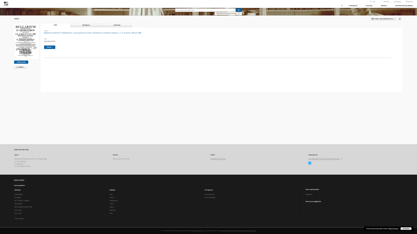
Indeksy (384, 6)
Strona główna (19, 185)
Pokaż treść (21, 62)
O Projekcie (353, 6)
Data (111, 213)
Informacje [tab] (86, 25)
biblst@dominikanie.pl (218, 159)
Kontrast (386, 1)
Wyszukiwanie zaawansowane (226, 13)
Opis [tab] (55, 25)
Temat (112, 204)
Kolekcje (369, 6)
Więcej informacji (393, 228)
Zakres (112, 207)
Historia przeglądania (404, 6)
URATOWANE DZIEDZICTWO (23, 207)
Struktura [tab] (116, 25)
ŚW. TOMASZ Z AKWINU (22, 201)
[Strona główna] (342, 5)
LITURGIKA (18, 197)
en (374, 1)
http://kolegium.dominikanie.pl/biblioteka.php (324, 159)
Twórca (112, 197)
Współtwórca (114, 201)
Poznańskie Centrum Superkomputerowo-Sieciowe (238, 231)
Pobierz (21, 67)
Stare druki (18, 213)
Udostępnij (397, 2)
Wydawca (113, 210)
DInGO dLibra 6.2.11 (197, 231)
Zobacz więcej (19, 218)
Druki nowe (18, 210)
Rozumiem (406, 229)
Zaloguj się (409, 1)
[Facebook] (309, 163)
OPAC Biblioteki (209, 194)
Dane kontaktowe (210, 197)
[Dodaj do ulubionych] (399, 18)
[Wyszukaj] (239, 10)
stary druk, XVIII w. (49, 41)
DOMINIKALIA (19, 194)
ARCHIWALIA (18, 204)
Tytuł (111, 194)
